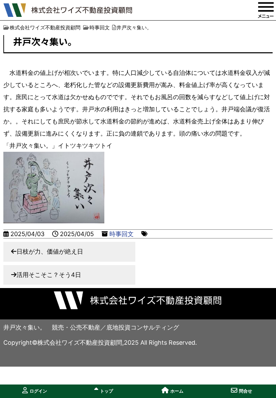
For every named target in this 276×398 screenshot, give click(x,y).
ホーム (176, 391)
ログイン (38, 391)
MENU (266, 10)
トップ (106, 391)
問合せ (245, 391)
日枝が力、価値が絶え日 (49, 251)
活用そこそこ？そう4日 (48, 274)
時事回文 (121, 233)
